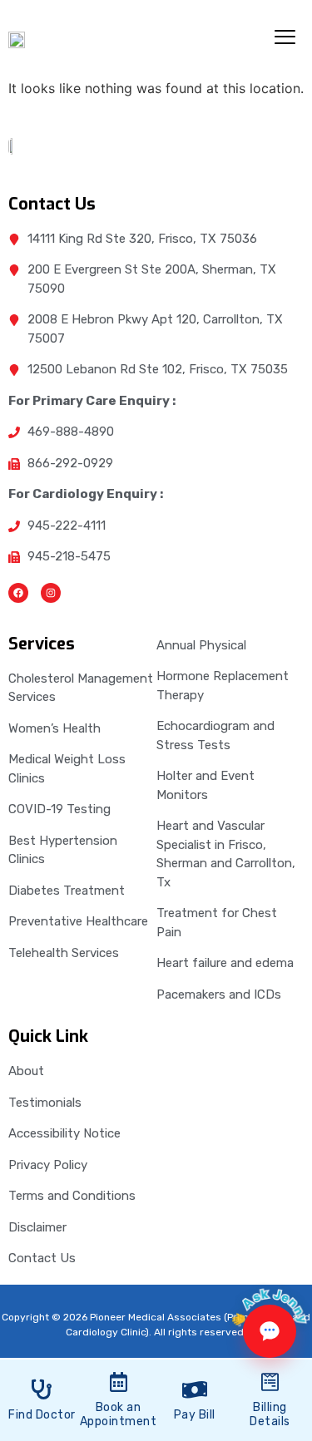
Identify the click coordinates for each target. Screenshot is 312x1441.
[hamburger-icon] (285, 39)
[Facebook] (18, 593)
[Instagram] (51, 593)
